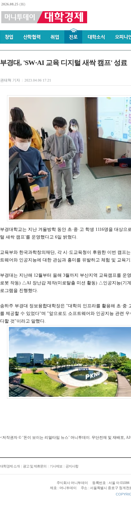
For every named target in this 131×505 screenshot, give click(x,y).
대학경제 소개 (10, 466)
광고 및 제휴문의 (34, 466)
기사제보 (56, 466)
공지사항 (72, 466)
